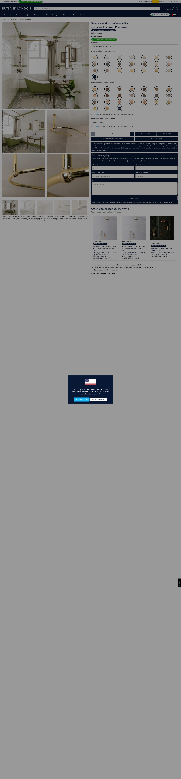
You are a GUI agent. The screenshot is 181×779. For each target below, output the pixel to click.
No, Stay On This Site (98, 399)
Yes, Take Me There (82, 399)
